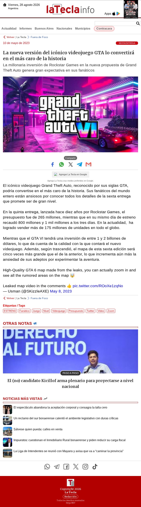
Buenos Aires (44, 28)
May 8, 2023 (61, 291)
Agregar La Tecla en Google (73, 174)
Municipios (82, 28)
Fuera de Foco (39, 37)
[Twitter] (76, 466)
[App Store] (114, 13)
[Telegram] (57, 466)
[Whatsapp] (47, 466)
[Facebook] (66, 466)
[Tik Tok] (95, 466)
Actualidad (9, 28)
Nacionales (64, 28)
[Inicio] (5, 5)
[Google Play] (118, 13)
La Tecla (21, 37)
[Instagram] (85, 466)
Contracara (104, 28)
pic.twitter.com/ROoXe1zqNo (98, 286)
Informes (25, 28)
